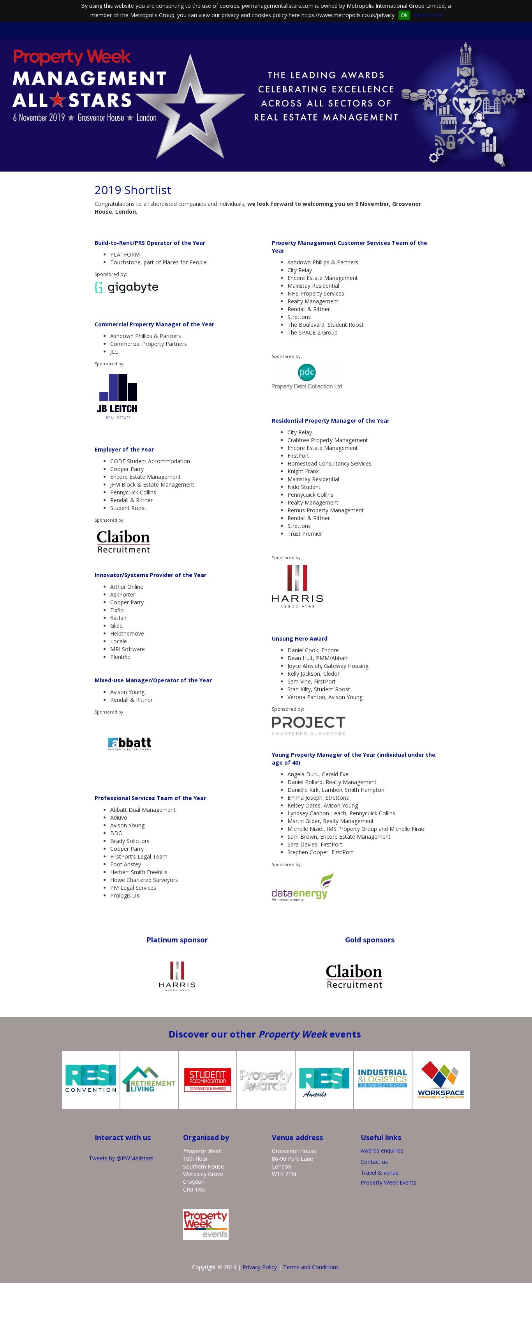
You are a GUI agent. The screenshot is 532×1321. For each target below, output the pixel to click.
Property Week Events (388, 1182)
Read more (428, 15)
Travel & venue (380, 1172)
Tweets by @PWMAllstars (121, 1158)
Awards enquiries (383, 1150)
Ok (404, 15)
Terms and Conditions (311, 1267)
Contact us (374, 1161)
